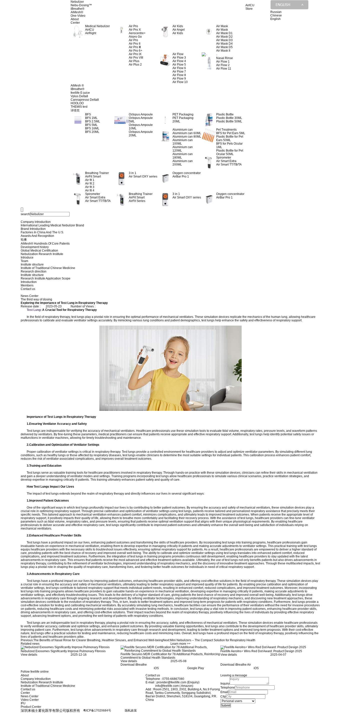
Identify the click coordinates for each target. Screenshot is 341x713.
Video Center (30, 700)
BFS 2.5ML (92, 121)
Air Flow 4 (179, 61)
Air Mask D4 (224, 43)
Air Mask (222, 29)
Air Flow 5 (179, 64)
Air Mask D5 (224, 47)
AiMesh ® (77, 85)
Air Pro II (134, 43)
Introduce (27, 257)
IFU (23, 703)
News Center (29, 696)
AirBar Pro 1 (180, 176)
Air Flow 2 (223, 65)
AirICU (89, 29)
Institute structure (32, 264)
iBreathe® (77, 8)
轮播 (24, 239)
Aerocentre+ (137, 33)
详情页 (75, 110)
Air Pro (133, 40)
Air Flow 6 (179, 68)
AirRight (90, 33)
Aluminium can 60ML (186, 133)
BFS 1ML (91, 118)
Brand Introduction (33, 229)
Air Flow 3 (179, 57)
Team (24, 261)
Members (27, 285)
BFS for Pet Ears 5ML (230, 133)
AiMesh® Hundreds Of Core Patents (45, 243)
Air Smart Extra (226, 161)
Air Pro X (135, 29)
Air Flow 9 (179, 78)
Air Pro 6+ (135, 50)
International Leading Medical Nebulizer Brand (52, 225)
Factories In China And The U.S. (42, 232)
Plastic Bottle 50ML (229, 121)
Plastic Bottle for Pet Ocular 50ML (229, 152)
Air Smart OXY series (143, 176)
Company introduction (36, 222)
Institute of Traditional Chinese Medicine (48, 268)
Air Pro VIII (136, 57)
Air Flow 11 (223, 68)
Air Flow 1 (223, 61)
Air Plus (134, 61)
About (75, 19)
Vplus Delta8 (79, 96)
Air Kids (177, 33)
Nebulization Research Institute (42, 254)
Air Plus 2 (135, 64)
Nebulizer (77, 1)
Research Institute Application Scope (45, 278)
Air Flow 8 (179, 75)
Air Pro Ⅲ (135, 47)
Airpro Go (135, 36)
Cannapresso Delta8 (85, 99)
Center (75, 22)
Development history (35, 247)
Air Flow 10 (180, 82)
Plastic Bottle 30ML (229, 118)
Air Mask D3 (224, 40)
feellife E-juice (80, 92)
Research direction (33, 271)
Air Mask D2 (224, 36)
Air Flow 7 (179, 71)
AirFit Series (137, 201)
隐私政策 (131, 710)
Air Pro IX (135, 54)
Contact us (28, 289)
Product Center (31, 707)
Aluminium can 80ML (186, 136)
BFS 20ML (92, 132)
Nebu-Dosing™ (81, 5)
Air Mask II (223, 50)
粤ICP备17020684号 (97, 710)
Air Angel (178, 29)
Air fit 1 (89, 180)
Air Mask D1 (224, 33)
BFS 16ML (92, 128)
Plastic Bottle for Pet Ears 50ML (229, 138)
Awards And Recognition (37, 236)
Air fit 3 (89, 187)
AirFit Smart (93, 176)
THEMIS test (79, 106)
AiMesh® (77, 12)
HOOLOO (77, 103)
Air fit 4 (89, 190)
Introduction (29, 282)
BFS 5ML (91, 125)
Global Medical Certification (39, 250)
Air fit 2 (89, 183)
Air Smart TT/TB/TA (229, 164)
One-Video (78, 15)
